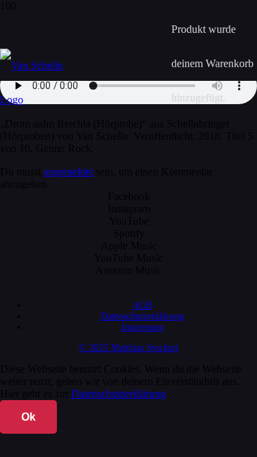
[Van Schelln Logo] (43, 100)
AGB (142, 305)
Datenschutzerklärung (142, 316)
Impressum (142, 327)
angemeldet (68, 171)
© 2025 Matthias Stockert (129, 348)
